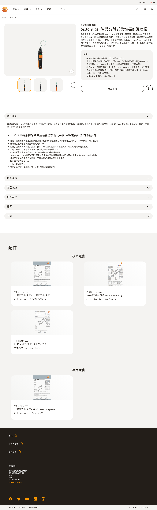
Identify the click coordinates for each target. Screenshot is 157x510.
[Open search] (137, 9)
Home (4, 17)
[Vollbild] (71, 71)
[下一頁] (73, 85)
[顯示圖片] (24, 85)
